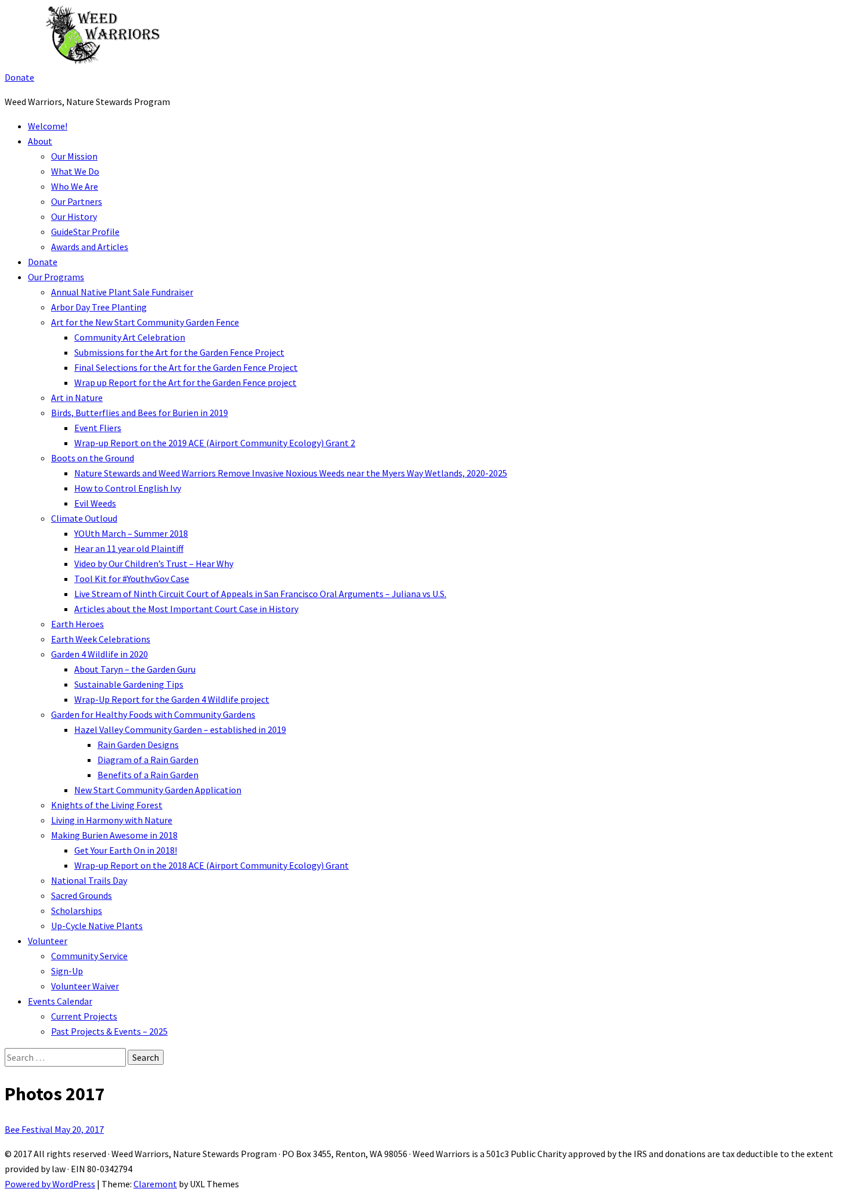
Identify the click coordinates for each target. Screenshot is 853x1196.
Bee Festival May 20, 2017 (54, 1129)
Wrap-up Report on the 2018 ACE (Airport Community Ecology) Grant (211, 865)
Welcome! (47, 126)
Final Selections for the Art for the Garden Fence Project (186, 367)
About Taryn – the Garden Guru (135, 669)
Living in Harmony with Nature (111, 820)
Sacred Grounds (81, 895)
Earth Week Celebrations (100, 639)
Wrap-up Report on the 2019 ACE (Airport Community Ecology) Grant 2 (214, 443)
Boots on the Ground (92, 458)
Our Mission (74, 156)
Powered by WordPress (50, 1184)
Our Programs (56, 277)
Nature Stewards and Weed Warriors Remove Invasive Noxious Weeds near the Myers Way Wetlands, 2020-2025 (290, 473)
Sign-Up (67, 971)
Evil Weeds (95, 503)
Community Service (89, 956)
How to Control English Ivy (127, 488)
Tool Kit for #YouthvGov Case (131, 578)
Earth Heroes (77, 624)
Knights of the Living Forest (106, 805)
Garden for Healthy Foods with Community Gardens (153, 714)
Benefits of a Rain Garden (147, 775)
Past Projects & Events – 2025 (109, 1031)
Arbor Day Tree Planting (99, 307)
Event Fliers (97, 427)
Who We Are (74, 186)
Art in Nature (77, 397)
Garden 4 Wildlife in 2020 (99, 654)
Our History (74, 216)
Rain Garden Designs (138, 744)
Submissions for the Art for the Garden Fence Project (179, 352)
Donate (19, 77)
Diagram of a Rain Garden (147, 759)
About (40, 141)
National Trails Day (89, 880)
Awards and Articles (89, 246)
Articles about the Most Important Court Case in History (186, 609)
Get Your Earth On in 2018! (125, 850)
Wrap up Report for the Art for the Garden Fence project (185, 382)
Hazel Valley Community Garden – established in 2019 (180, 729)
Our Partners (76, 201)
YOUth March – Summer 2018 (131, 533)
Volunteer (47, 940)
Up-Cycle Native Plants (97, 925)
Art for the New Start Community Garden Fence (145, 322)
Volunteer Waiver (85, 986)
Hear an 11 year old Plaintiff (128, 548)
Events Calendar (60, 1001)
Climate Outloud (84, 518)
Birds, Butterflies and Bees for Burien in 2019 (139, 412)
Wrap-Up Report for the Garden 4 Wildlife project (171, 699)
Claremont (155, 1184)
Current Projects (84, 1016)
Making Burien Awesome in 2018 (114, 835)
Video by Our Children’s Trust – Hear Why (153, 563)
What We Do (75, 171)
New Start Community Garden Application (157, 790)
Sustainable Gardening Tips (128, 684)
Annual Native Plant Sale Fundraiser (122, 292)
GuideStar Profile (85, 231)
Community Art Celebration (129, 337)
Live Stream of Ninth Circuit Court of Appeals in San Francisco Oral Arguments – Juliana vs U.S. (260, 593)
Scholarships (76, 910)
